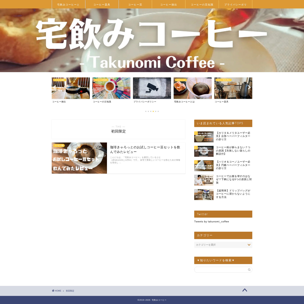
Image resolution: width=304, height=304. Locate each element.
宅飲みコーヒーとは (68, 5)
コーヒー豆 (135, 4)
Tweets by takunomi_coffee (211, 221)
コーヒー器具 (101, 4)
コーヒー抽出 (168, 4)
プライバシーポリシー (235, 5)
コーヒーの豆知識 (202, 4)
